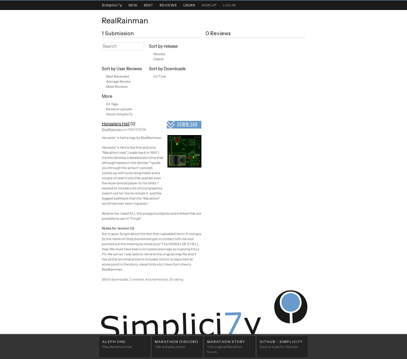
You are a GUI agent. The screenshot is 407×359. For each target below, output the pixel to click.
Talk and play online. (176, 344)
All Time (159, 76)
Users (189, 5)
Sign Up (209, 5)
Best (148, 5)
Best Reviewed (117, 76)
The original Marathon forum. (226, 346)
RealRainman (125, 20)
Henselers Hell (116, 123)
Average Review (118, 81)
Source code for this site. (281, 344)
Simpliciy (112, 5)
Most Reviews (117, 86)
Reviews (168, 5)
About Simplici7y (119, 114)
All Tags (112, 104)
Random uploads (119, 109)
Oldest (158, 59)
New (132, 5)
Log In (229, 5)
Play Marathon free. (117, 344)
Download (187, 125)
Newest (159, 54)
